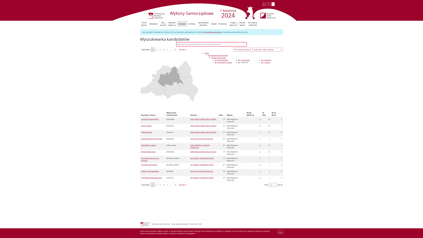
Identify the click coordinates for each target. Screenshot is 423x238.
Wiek (221, 115)
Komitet (193, 115)
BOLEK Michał (146, 126)
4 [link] (163, 49)
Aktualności (153, 24)
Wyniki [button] (213, 24)
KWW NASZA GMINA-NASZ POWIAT (203, 119)
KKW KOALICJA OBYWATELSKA (201, 139)
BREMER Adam (146, 132)
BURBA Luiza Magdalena (150, 171)
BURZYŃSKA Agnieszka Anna (151, 178)
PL (273, 3)
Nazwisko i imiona (148, 115)
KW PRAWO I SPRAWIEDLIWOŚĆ (202, 158)
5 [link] (167, 49)
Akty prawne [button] (163, 23)
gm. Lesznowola (244, 60)
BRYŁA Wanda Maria (148, 152)
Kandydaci (182, 24)
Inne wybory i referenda (252, 23)
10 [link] (175, 49)
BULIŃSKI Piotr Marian (149, 165)
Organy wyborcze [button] (233, 23)
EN (269, 3)
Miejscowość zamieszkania (171, 114)
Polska (206, 53)
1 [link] (152, 49)
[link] (182, 49)
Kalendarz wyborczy (172, 23)
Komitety (192, 24)
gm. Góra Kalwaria (221, 60)
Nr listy (264, 114)
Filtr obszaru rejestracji (243, 50)
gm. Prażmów (266, 60)
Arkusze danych (242, 23)
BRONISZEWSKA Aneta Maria (151, 139)
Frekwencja (222, 24)
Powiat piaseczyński (218, 58)
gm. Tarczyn (265, 62)
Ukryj (280, 232)
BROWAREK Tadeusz (148, 145)
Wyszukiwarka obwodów (203, 23)
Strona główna (144, 23)
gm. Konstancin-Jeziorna (223, 62)
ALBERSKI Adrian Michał (149, 119)
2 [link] (156, 49)
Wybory (230, 115)
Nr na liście (274, 114)
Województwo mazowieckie (218, 55)
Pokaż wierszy (273, 185)
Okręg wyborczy (250, 114)
